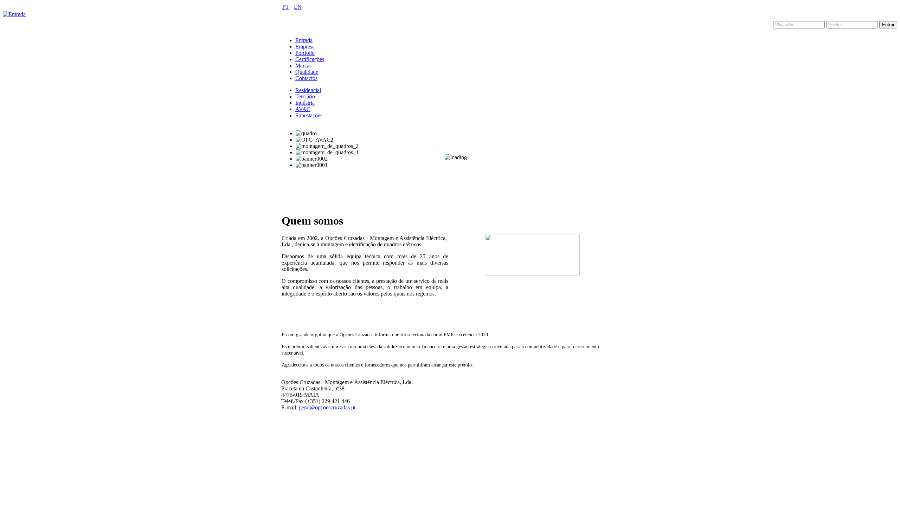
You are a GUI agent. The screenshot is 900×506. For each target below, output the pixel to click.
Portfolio (305, 53)
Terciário (305, 96)
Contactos (306, 78)
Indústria (305, 103)
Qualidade (306, 72)
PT (285, 7)
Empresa (305, 47)
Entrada (304, 40)
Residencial (308, 90)
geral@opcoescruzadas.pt (327, 407)
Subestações (308, 115)
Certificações (309, 59)
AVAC (302, 109)
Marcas (303, 66)
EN (298, 7)
